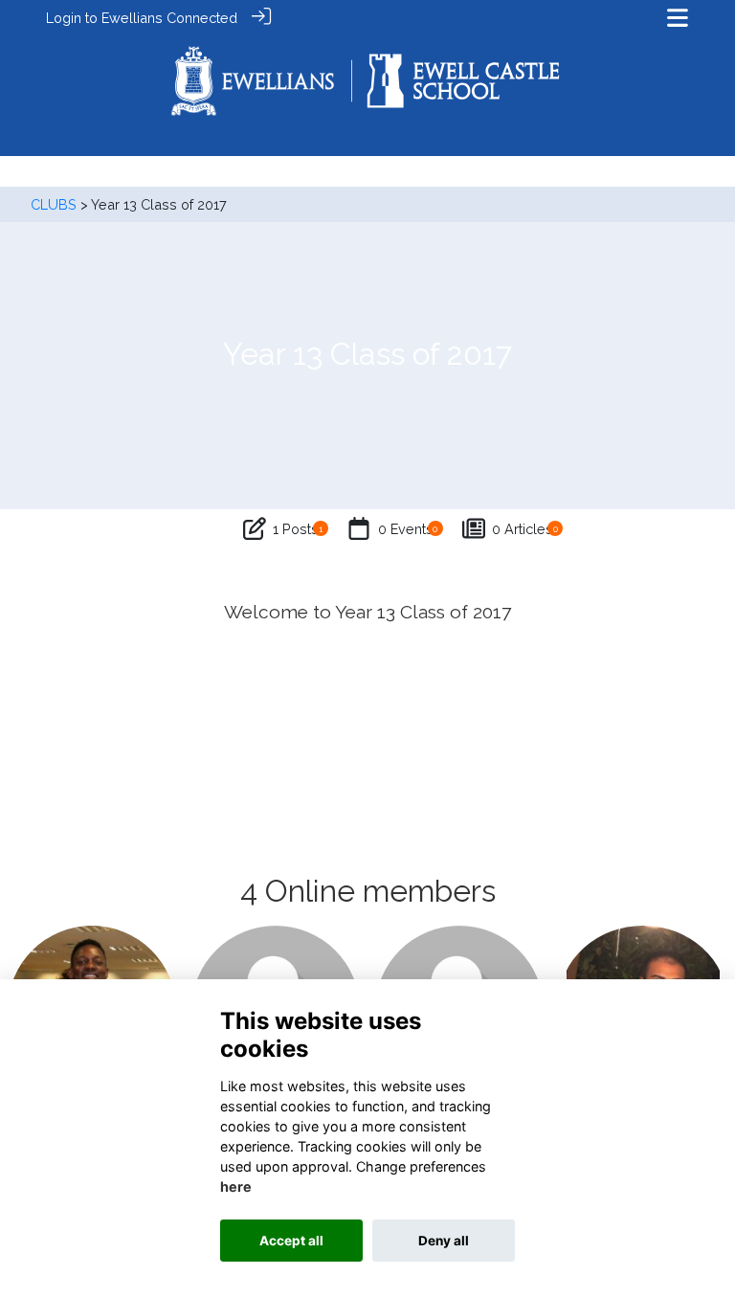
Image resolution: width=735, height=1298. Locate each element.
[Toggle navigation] (677, 17)
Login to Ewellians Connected (141, 18)
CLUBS (54, 204)
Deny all (443, 1240)
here (236, 1186)
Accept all (291, 1240)
